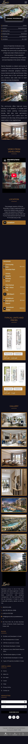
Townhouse (8, 354)
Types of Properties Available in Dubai (13, 661)
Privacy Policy (7, 687)
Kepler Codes (17, 730)
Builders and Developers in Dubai (12, 636)
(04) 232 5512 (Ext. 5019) (9, 610)
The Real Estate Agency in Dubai (12, 654)
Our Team (6, 677)
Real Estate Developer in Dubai (11, 646)
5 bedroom (18, 389)
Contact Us (6, 690)
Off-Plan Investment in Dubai (11, 643)
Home (5, 671)
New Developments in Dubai (11, 639)
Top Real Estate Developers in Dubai (13, 657)
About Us (5, 674)
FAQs (4, 684)
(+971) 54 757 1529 (8, 613)
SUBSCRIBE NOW (14, 712)
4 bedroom (18, 354)
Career (5, 680)
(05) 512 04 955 (7, 607)
